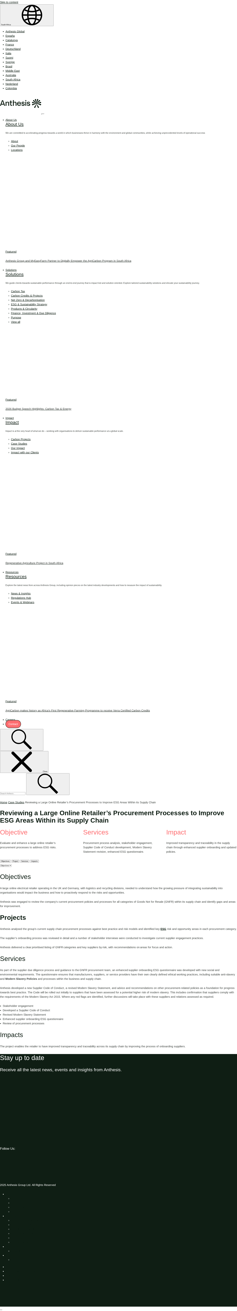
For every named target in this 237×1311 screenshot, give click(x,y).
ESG (163, 928)
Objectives (5, 861)
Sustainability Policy (17, 1279)
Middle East (12, 70)
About (14, 141)
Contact (13, 724)
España (10, 35)
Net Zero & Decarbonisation (28, 300)
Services (24, 861)
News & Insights (21, 593)
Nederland (11, 83)
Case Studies (19, 443)
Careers (10, 719)
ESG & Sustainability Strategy (29, 304)
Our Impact (18, 448)
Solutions (11, 269)
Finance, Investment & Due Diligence (33, 313)
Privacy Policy (13, 1275)
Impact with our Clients (25, 452)
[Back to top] (20, 1304)
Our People (18, 145)
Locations (17, 149)
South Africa (6, 25)
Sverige (10, 62)
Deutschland (13, 48)
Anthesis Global (15, 31)
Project (15, 861)
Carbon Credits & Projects (27, 295)
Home (3, 802)
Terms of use (13, 1266)
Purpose (16, 317)
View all (15, 321)
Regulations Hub (21, 597)
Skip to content (9, 2)
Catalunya (11, 40)
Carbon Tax (18, 291)
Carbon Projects (21, 439)
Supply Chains (19, 1242)
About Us (11, 119)
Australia (10, 75)
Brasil (8, 66)
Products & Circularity (24, 308)
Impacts (34, 861)
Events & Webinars (22, 602)
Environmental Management (28, 1224)
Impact (9, 418)
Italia (8, 53)
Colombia (11, 88)
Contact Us (18, 1259)
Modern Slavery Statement (21, 1271)
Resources (12, 572)
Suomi (9, 57)
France (9, 44)
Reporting (17, 1237)
